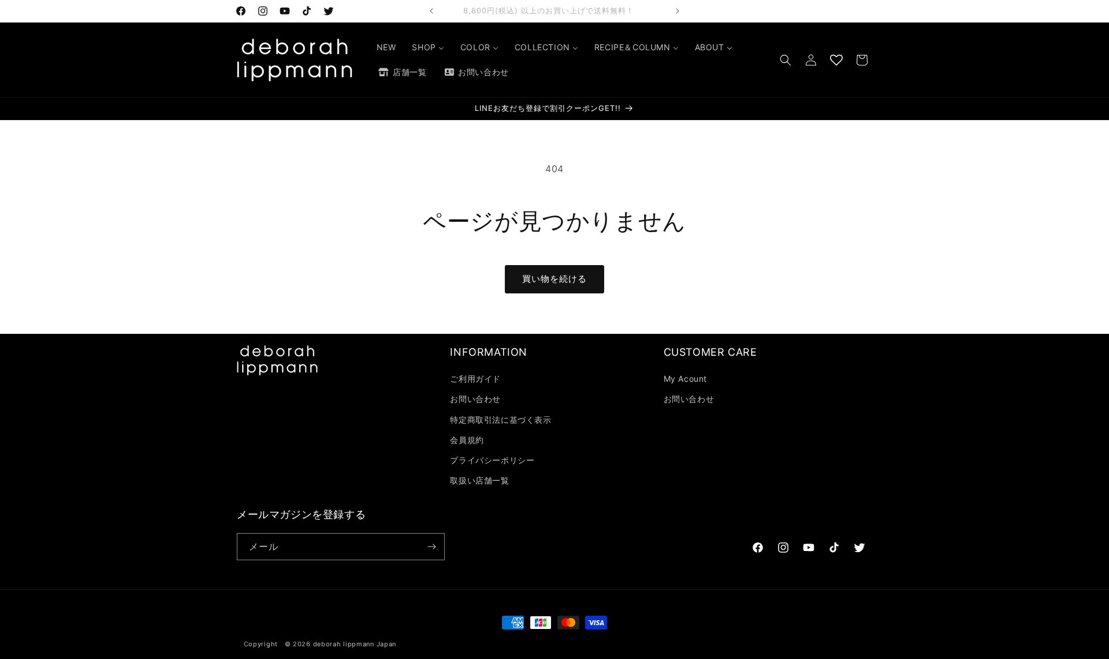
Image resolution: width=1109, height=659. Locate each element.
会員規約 (466, 440)
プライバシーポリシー (492, 460)
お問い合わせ (475, 399)
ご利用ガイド (475, 379)
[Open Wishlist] (836, 60)
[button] (785, 60)
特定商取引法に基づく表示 (500, 420)
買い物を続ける (554, 278)
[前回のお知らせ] (431, 11)
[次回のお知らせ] (677, 11)
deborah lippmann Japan (354, 644)
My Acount (685, 379)
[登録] (431, 546)
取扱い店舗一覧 (479, 480)
